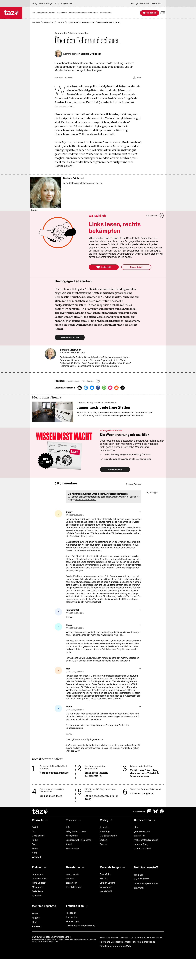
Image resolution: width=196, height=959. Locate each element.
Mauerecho (37, 887)
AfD (68, 827)
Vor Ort (103, 878)
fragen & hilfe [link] (66, 3)
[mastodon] (149, 812)
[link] (34, 13)
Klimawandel (72, 848)
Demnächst (105, 874)
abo (136, 827)
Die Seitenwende (108, 835)
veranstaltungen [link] (46, 3)
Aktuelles (104, 827)
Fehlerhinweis (88, 381)
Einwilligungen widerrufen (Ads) (115, 946)
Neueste (129, 484)
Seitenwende (148, 941)
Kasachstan (72, 835)
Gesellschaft (49, 22)
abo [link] (132, 3)
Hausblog (105, 831)
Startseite (36, 22)
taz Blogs (138, 875)
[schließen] (161, 215)
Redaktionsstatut (120, 937)
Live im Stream (107, 882)
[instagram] (162, 812)
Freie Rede (37, 891)
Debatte (60, 22)
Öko (34, 831)
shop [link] (57, 3)
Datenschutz (117, 941)
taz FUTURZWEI (141, 879)
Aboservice (71, 917)
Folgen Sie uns (139, 811)
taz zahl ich (139, 835)
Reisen (35, 913)
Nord (34, 852)
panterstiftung (141, 844)
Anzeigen (36, 926)
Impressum (130, 941)
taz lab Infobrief (74, 887)
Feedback (71, 912)
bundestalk (37, 874)
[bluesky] (155, 812)
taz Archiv (139, 887)
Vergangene (106, 887)
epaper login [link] (157, 3)
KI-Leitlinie (157, 937)
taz (40, 811)
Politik (35, 827)
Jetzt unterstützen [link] (70, 337)
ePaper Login (72, 921)
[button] (162, 13)
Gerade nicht (151, 215)
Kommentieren (73, 381)
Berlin (35, 848)
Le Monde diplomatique (146, 883)
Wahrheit (36, 857)
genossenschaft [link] (143, 3)
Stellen (103, 840)
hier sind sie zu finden (85, 499)
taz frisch (70, 878)
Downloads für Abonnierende (80, 925)
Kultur (35, 840)
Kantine (36, 917)
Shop (34, 922)
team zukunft (72, 874)
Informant (105, 941)
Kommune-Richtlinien (140, 937)
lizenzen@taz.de (51, 941)
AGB (139, 941)
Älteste (138, 484)
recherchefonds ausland (146, 840)
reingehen (37, 895)
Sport (35, 844)
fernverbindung (39, 878)
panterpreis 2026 (142, 848)
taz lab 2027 (106, 891)
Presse (103, 844)
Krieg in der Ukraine (76, 831)
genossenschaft (142, 831)
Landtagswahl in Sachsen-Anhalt (79, 842)
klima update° (39, 882)
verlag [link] (34, 3)
